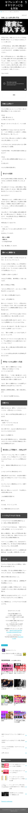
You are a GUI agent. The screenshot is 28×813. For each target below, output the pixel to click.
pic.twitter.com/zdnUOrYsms (14, 632)
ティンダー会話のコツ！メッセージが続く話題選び (17, 765)
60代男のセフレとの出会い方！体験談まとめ (16, 793)
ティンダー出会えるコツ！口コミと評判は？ (17, 771)
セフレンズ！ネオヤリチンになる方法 (14, 5)
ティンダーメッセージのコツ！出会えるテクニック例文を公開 (17, 778)
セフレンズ (5, 645)
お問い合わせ (5, 752)
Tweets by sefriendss (6, 801)
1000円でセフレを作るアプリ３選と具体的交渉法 (13, 741)
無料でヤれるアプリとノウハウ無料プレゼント (13, 735)
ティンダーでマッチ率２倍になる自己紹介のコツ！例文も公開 (17, 786)
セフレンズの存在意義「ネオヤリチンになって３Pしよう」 (13, 747)
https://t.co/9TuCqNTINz (15, 630)
